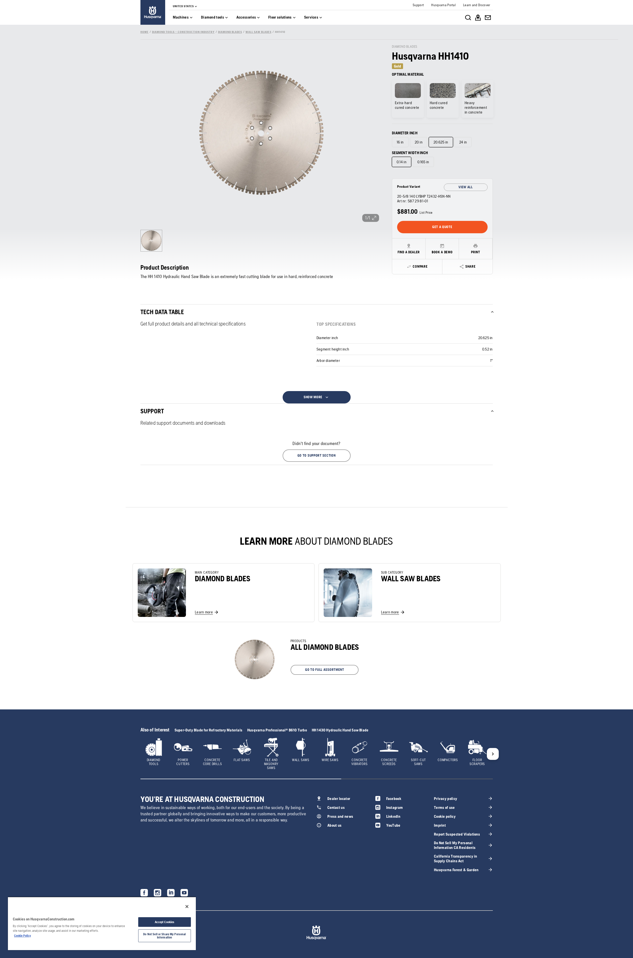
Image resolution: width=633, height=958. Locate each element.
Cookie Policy (22, 935)
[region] (102, 923)
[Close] (186, 906)
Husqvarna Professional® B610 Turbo (277, 730)
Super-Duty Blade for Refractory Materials (208, 730)
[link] (152, 12)
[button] (317, 455)
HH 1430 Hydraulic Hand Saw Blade (340, 730)
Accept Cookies (165, 922)
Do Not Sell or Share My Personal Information (164, 935)
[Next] (493, 754)
